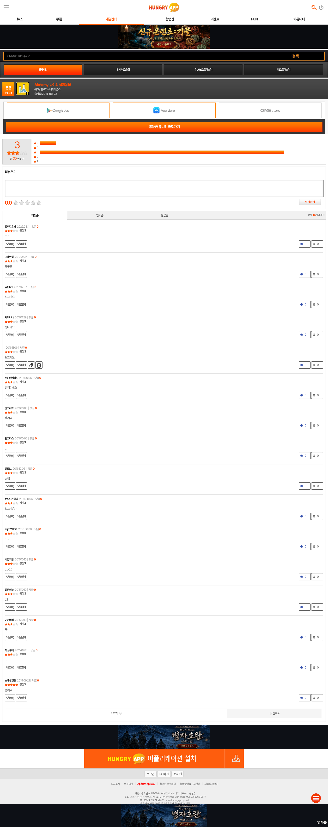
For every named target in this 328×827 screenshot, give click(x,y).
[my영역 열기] (6, 6)
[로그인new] (321, 6)
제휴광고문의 (210, 784)
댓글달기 (21, 244)
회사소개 (115, 784)
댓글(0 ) (10, 244)
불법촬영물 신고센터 (190, 784)
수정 (31, 365)
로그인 (150, 774)
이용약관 (128, 784)
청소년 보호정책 (167, 784)
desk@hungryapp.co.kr (178, 800)
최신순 (34, 215)
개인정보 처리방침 (146, 784)
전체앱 (178, 774)
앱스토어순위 (283, 69)
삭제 (39, 365)
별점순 (164, 215)
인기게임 (42, 69)
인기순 (99, 215)
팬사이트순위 (123, 69)
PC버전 (164, 774)
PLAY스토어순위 (203, 69)
